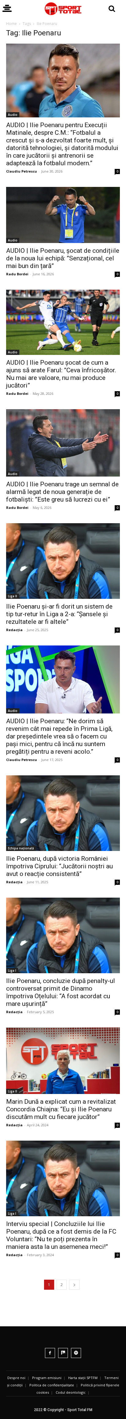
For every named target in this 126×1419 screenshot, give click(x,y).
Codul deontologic (71, 1392)
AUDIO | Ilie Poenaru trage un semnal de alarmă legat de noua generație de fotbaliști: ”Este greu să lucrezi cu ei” (62, 492)
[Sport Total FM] (63, 8)
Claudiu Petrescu (21, 171)
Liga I (12, 970)
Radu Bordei (17, 274)
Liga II (12, 596)
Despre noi (16, 1377)
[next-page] (74, 1285)
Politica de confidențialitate (51, 1385)
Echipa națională (21, 848)
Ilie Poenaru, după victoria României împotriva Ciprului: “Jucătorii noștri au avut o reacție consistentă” (59, 866)
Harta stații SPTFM (83, 1377)
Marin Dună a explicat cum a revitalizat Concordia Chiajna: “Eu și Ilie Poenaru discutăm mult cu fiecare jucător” (61, 1109)
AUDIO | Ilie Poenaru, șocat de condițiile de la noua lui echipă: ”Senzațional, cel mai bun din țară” (62, 258)
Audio (12, 115)
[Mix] (63, 1353)
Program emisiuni (46, 1377)
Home (11, 23)
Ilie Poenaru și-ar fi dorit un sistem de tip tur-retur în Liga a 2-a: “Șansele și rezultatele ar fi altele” (59, 614)
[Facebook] (50, 1353)
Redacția (14, 629)
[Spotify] (76, 1353)
